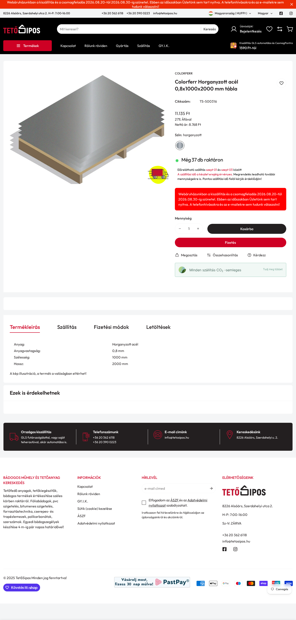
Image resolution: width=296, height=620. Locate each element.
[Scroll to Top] (288, 596)
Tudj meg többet (273, 269)
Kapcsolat (85, 486)
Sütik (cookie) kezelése (94, 508)
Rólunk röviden (88, 494)
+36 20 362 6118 (113, 13)
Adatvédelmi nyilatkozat (96, 523)
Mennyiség (183, 218)
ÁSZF (81, 516)
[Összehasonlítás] (279, 29)
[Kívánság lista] (269, 29)
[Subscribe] (211, 488)
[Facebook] (281, 13)
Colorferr (184, 73)
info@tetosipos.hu (165, 13)
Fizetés (230, 242)
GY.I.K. (82, 501)
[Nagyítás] (159, 80)
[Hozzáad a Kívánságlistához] (281, 83)
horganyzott (180, 145)
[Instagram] (291, 13)
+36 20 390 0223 (138, 13)
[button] (290, 29)
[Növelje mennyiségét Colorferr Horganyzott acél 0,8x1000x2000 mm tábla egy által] (198, 229)
